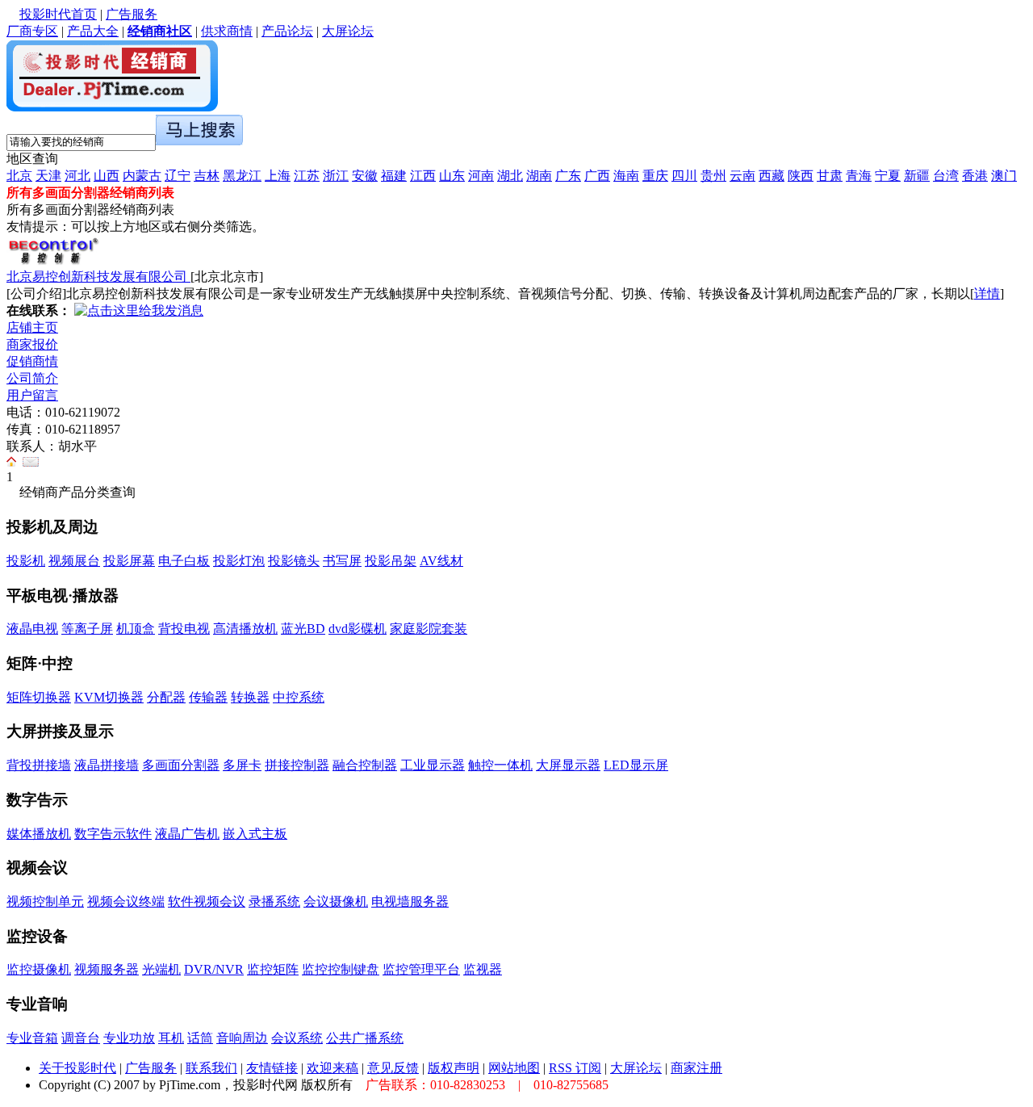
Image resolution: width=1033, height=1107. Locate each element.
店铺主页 (32, 327)
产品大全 (93, 31)
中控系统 (298, 697)
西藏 (771, 175)
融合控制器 (364, 765)
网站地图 (514, 1068)
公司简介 (32, 378)
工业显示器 (432, 765)
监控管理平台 (421, 969)
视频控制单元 (45, 901)
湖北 (510, 175)
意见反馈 (393, 1068)
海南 (626, 175)
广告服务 (131, 14)
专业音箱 (32, 1038)
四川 (684, 175)
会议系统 (297, 1038)
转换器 (250, 697)
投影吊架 (390, 561)
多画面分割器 (181, 765)
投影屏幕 (129, 561)
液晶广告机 (187, 834)
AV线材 (441, 561)
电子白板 (184, 561)
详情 (987, 293)
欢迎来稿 (332, 1068)
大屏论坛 (348, 31)
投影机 (25, 561)
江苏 (307, 175)
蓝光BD (303, 628)
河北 (77, 175)
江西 (423, 175)
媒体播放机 (38, 834)
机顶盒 (135, 628)
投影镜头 (294, 561)
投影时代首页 (58, 14)
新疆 (917, 175)
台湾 (946, 175)
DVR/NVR (214, 969)
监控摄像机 (38, 969)
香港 (975, 175)
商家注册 (696, 1068)
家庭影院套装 (428, 628)
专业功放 (129, 1038)
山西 (106, 175)
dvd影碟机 (357, 628)
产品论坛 (287, 31)
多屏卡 (242, 765)
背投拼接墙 (38, 765)
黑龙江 (242, 175)
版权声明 (453, 1068)
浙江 (336, 175)
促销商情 (32, 361)
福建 (394, 175)
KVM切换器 (109, 697)
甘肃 (830, 175)
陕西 (800, 175)
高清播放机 (245, 628)
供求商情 (227, 31)
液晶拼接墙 (106, 765)
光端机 (161, 969)
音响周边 (242, 1038)
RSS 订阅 (575, 1068)
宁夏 (888, 175)
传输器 (208, 697)
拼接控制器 (297, 765)
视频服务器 (106, 969)
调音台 (80, 1038)
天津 (48, 175)
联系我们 (211, 1068)
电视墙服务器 (410, 901)
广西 (597, 175)
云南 (742, 175)
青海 (859, 175)
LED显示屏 (636, 765)
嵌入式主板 (255, 834)
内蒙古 (142, 175)
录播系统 (274, 901)
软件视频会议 (206, 901)
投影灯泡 (239, 561)
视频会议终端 (126, 901)
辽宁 (177, 175)
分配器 (166, 697)
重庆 (655, 175)
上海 (278, 175)
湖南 (539, 175)
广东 (568, 175)
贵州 (713, 175)
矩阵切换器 (38, 697)
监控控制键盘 (340, 969)
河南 (481, 175)
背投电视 (184, 628)
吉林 (207, 175)
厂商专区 (32, 31)
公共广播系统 (365, 1038)
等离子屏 (87, 628)
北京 (19, 175)
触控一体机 (500, 765)
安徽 (365, 175)
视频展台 (74, 561)
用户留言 (32, 395)
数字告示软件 (113, 834)
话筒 (200, 1038)
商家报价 (32, 344)
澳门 (1004, 175)
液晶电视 (32, 628)
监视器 (482, 969)
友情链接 (272, 1068)
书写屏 (342, 561)
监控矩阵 (273, 969)
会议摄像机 (335, 901)
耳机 (171, 1038)
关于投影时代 (77, 1068)
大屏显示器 (568, 765)
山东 (452, 175)
